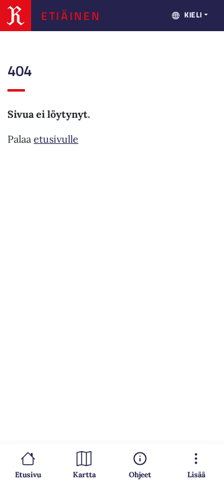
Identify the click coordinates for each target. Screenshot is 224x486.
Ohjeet (140, 474)
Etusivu (28, 474)
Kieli (193, 15)
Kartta (84, 474)
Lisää (196, 474)
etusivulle (56, 139)
